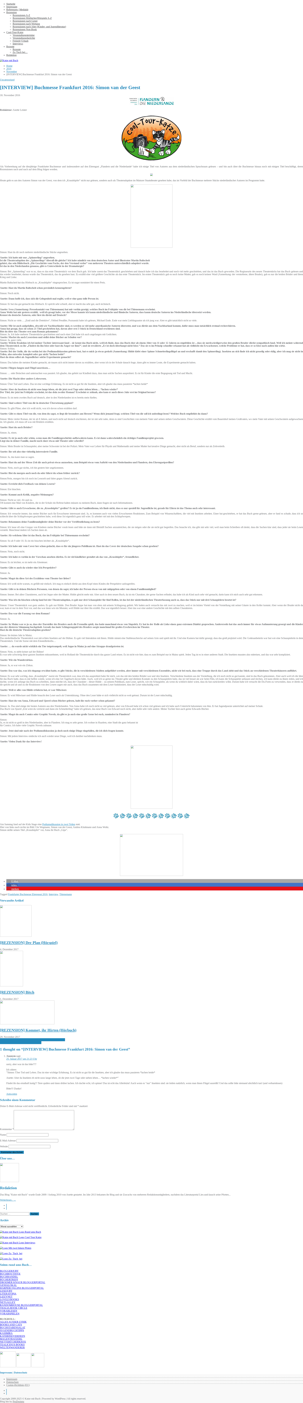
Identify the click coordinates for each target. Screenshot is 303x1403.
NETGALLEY (7, 1302)
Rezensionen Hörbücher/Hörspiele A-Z (32, 18)
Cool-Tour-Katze (14, 32)
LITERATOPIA (8, 1293)
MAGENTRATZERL (11, 1339)
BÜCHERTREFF (9, 1279)
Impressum (11, 6)
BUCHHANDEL (9, 1276)
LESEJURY (6, 1291)
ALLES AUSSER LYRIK (13, 1321)
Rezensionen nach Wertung (26, 23)
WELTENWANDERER (12, 1347)
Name (3, 1134)
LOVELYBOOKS (9, 1299)
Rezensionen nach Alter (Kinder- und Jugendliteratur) (39, 26)
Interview (53, 894)
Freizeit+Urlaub (20, 41)
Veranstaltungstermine (24, 35)
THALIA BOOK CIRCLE (13, 1308)
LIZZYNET (6, 1296)
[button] (12, 881)
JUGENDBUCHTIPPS (12, 1330)
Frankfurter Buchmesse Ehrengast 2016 (28, 894)
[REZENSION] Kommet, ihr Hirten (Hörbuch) (38, 1030)
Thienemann (65, 894)
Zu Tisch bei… (20, 52)
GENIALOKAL (8, 1285)
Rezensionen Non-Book (25, 29)
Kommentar (7, 1129)
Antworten (11, 1094)
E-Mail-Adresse (8, 1140)
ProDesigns (18, 1401)
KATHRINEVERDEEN (12, 1336)
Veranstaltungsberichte (24, 38)
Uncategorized (7, 79)
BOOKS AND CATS (11, 1324)
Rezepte (10, 46)
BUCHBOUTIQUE (10, 1273)
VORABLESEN (8, 1310)
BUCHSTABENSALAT (12, 1327)
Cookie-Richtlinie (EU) (18, 1385)
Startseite (10, 4)
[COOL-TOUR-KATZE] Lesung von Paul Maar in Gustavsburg (32, 1039)
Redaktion (11, 55)
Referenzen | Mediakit (17, 9)
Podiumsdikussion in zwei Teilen (58, 824)
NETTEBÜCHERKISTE (13, 1341)
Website (4, 1146)
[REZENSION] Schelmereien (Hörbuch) (20, 1042)
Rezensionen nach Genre (25, 21)
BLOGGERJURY (9, 1271)
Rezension (11, 12)
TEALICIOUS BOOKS (12, 1344)
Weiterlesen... (8, 1200)
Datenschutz (12, 1382)
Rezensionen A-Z (21, 15)
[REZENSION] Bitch (17, 992)
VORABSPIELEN (9, 1313)
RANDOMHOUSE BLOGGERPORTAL (21, 1305)
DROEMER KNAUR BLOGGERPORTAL (22, 1282)
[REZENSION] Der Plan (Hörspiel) (29, 943)
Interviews (18, 43)
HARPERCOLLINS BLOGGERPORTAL (22, 1288)
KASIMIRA (6, 1333)
